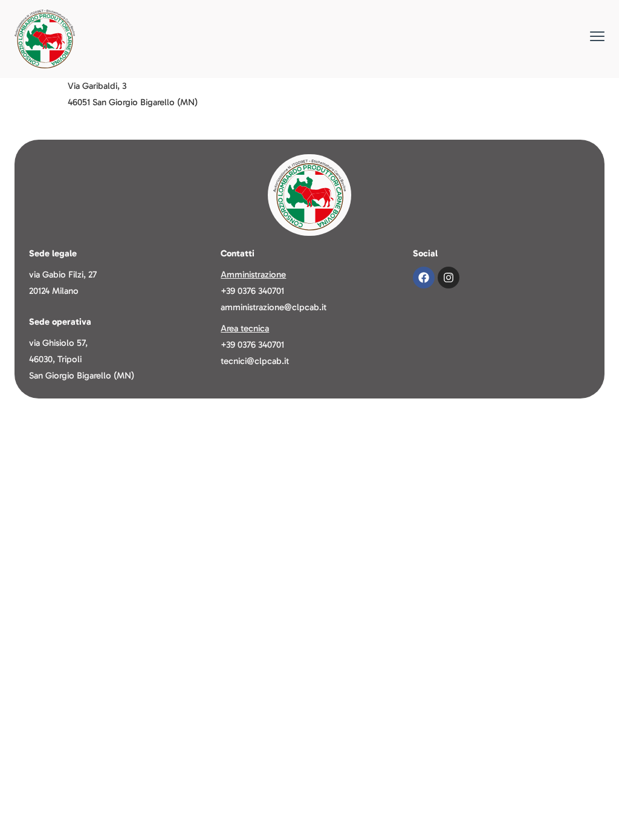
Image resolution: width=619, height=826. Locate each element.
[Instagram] (448, 277)
